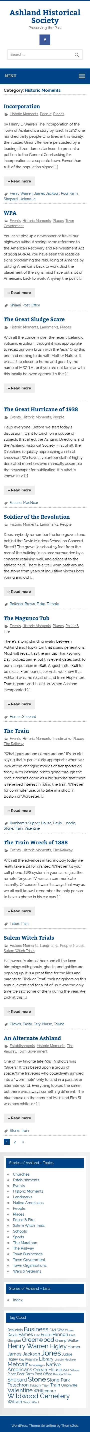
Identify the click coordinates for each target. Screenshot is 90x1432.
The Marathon (25, 1243)
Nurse (47, 1024)
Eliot (37, 1335)
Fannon (16, 503)
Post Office (31, 305)
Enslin (46, 1334)
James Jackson (46, 193)
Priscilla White (62, 1374)
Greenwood (38, 1339)
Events (15, 221)
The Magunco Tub (27, 618)
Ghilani (15, 305)
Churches (21, 1174)
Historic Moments (24, 114)
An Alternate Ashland (32, 1038)
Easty (27, 1024)
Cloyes (15, 1024)
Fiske (41, 604)
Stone (8, 828)
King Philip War (28, 1359)
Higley (58, 1346)
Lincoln (69, 823)
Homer (15, 717)
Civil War (57, 1330)
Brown (30, 604)
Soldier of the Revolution (37, 516)
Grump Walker (67, 1341)
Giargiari (14, 1341)
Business (36, 1329)
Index (18, 1300)
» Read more (19, 181)
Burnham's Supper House (30, 823)
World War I (31, 1402)
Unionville (28, 199)
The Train (16, 730)
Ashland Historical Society (45, 16)
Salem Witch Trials (29, 937)
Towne (59, 1024)
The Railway (14, 744)
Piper (12, 1374)
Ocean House (47, 1369)
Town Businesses (27, 1254)
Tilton (14, 924)
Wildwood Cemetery (39, 1396)
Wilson (15, 1401)
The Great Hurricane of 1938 (41, 409)
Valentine (32, 828)
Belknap (16, 604)
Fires (72, 1335)
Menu (10, 75)
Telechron (18, 1385)
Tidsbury (35, 1385)
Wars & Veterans (27, 1271)
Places (58, 114)
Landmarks (49, 327)
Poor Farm (69, 193)
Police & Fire (23, 1220)
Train (19, 828)
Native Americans (28, 1203)
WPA (10, 212)
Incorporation (22, 106)
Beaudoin (15, 1330)
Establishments (22, 1046)
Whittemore (45, 1391)
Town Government (33, 1051)
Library (46, 1359)
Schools (20, 1231)
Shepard (11, 199)
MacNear (30, 503)
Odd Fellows (71, 1370)
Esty (37, 1024)
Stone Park (58, 1380)
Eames (25, 1334)
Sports (18, 1237)
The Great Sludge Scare (34, 319)
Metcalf (18, 1364)
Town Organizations (29, 1265)
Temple (53, 604)
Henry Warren (21, 193)
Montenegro (37, 1365)
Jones (51, 1353)
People (46, 114)
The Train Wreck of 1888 (36, 842)
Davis (57, 823)
